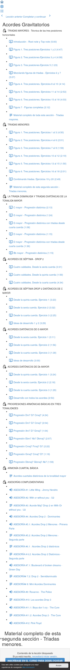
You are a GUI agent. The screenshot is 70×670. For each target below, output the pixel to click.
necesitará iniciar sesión (44, 656)
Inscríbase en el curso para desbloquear (35, 660)
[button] (2, 3)
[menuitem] (2, 7)
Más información (28, 667)
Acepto (58, 665)
